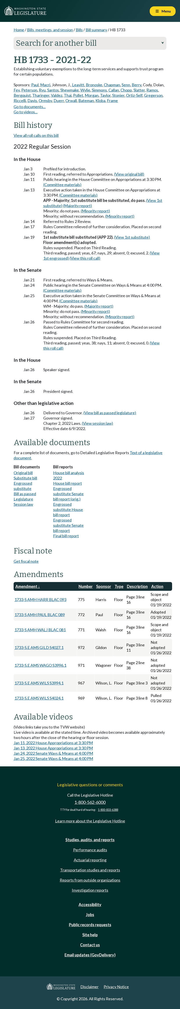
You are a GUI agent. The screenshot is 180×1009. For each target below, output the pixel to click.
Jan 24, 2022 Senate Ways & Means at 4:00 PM (53, 753)
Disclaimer (89, 986)
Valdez (56, 95)
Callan (113, 90)
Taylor (105, 95)
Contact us (90, 944)
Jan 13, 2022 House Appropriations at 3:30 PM (53, 748)
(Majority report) (77, 205)
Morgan (92, 95)
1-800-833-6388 (108, 809)
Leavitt (78, 84)
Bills (79, 29)
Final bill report (66, 535)
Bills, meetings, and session (50, 29)
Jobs (90, 914)
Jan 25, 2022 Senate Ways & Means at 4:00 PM (53, 758)
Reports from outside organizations (90, 880)
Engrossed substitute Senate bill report (68, 525)
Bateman (86, 100)
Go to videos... (26, 111)
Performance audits (90, 849)
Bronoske (94, 84)
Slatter (139, 90)
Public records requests (90, 924)
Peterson (29, 90)
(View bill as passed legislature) (109, 412)
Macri (45, 84)
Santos (53, 90)
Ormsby (45, 100)
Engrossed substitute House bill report (68, 509)
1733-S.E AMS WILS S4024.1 (38, 698)
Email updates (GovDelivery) (90, 955)
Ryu (42, 90)
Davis (32, 100)
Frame (112, 100)
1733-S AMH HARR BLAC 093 (40, 599)
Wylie (85, 90)
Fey (17, 90)
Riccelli (20, 100)
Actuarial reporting (90, 859)
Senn (126, 84)
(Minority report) (95, 210)
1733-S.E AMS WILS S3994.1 (38, 683)
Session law (23, 504)
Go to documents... (30, 106)
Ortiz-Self (134, 95)
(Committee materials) (62, 184)
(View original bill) (129, 174)
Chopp (126, 90)
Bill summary (96, 29)
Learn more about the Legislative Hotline (90, 820)
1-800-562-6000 (90, 802)
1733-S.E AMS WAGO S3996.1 (40, 665)
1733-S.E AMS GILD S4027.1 (38, 647)
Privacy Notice (116, 986)
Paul (35, 84)
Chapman (112, 84)
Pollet (78, 95)
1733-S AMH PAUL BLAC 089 (39, 614)
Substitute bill (25, 478)
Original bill (23, 472)
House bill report (67, 483)
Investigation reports (90, 890)
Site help (90, 934)
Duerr (59, 100)
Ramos (152, 90)
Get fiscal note (26, 561)
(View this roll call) (85, 258)
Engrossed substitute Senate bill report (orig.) (68, 493)
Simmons (99, 90)
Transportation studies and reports (90, 870)
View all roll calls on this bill (36, 135)
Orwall (71, 100)
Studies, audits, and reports (90, 839)
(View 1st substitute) (132, 237)
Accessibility (90, 904)
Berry (136, 84)
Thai (68, 95)
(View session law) (97, 423)
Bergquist (22, 95)
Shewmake (69, 90)
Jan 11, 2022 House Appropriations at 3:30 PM (53, 742)
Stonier (118, 95)
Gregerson (153, 95)
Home (19, 29)
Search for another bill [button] (90, 43)
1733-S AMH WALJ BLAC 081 (40, 629)
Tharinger (40, 95)
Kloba (100, 100)
